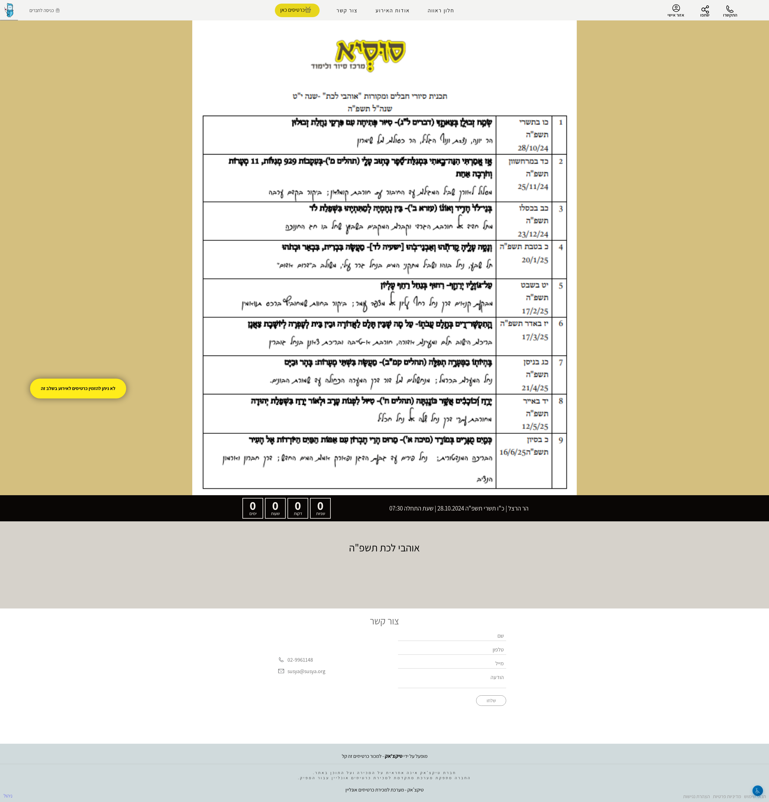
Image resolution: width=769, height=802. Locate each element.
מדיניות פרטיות (727, 796)
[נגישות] (757, 790)
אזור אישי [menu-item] (675, 15)
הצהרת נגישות (696, 796)
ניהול (8, 795)
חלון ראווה (441, 10)
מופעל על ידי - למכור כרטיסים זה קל (384, 756)
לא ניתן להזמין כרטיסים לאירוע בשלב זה (78, 388)
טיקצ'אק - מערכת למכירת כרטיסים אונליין (384, 789)
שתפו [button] (705, 15)
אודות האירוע (392, 10)
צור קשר (346, 10)
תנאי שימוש (755, 796)
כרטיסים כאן (292, 9)
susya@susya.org (306, 671)
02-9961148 (300, 659)
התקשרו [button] (730, 15)
